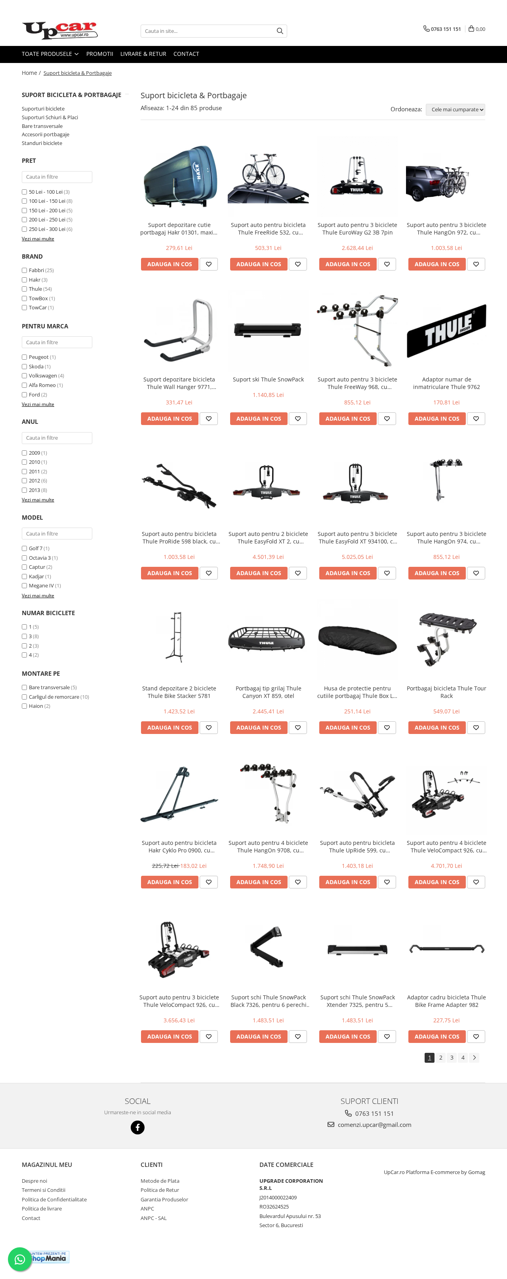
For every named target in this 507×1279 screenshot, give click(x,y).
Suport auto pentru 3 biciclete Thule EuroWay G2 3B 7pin (357, 228)
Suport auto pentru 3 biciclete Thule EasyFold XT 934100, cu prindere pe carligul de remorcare (357, 537)
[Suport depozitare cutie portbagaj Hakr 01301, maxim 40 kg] (179, 176)
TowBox (38, 298)
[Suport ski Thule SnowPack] (268, 331)
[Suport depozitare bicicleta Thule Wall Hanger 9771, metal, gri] (179, 331)
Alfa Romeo (42, 385)
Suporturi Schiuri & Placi (50, 117)
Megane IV (41, 585)
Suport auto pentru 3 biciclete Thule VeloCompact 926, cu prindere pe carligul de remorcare (179, 1000)
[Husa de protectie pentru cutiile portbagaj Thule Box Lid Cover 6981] (357, 639)
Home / (32, 72)
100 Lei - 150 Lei (47, 200)
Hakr (34, 279)
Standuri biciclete (42, 143)
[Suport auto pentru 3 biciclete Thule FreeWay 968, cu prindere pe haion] (357, 331)
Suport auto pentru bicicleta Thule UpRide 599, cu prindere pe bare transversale (358, 846)
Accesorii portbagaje (45, 134)
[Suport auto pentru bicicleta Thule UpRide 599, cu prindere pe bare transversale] (357, 794)
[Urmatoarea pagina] (474, 1058)
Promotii (99, 53)
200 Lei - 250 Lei (47, 219)
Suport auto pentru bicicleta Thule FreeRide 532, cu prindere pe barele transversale (268, 228)
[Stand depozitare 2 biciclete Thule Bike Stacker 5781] (179, 639)
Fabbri (36, 270)
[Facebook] (138, 1127)
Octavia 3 (40, 557)
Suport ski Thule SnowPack (268, 379)
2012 (34, 480)
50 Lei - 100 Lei (46, 191)
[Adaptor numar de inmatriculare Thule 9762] (446, 331)
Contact (186, 53)
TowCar (38, 307)
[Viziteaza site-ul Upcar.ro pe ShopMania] (47, 1257)
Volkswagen (43, 375)
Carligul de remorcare (54, 696)
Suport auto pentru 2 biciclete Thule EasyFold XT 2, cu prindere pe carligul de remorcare (268, 537)
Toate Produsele (48, 53)
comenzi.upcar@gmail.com (374, 1124)
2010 (34, 461)
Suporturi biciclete (43, 108)
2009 (34, 452)
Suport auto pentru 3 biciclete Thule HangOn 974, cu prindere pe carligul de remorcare (446, 537)
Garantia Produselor (164, 1199)
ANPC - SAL (154, 1218)
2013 (34, 490)
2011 (34, 471)
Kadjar (36, 576)
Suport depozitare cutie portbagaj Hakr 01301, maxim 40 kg (179, 228)
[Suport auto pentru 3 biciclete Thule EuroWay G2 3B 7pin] (357, 176)
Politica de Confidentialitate (54, 1199)
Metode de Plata (160, 1180)
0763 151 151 (374, 1113)
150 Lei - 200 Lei (47, 210)
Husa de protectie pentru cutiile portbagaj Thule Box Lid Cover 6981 (357, 692)
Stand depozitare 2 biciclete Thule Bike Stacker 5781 (179, 692)
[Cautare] (280, 31)
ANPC (147, 1208)
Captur (37, 566)
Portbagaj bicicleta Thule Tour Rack (446, 692)
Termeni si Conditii (43, 1189)
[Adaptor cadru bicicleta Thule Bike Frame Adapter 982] (446, 948)
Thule (35, 288)
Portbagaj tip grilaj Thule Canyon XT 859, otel (268, 692)
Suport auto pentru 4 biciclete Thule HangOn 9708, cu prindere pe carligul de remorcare (268, 846)
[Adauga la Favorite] (209, 264)
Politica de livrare (42, 1208)
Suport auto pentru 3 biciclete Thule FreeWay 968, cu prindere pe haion (357, 383)
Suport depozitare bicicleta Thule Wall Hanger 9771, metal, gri (179, 383)
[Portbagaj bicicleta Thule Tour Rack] (446, 639)
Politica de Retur (160, 1189)
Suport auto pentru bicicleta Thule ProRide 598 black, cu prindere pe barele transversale (179, 537)
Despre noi (34, 1180)
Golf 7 (35, 548)
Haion (36, 705)
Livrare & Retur (143, 53)
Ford (34, 394)
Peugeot (39, 356)
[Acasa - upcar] (61, 31)
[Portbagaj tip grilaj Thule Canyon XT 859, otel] (268, 639)
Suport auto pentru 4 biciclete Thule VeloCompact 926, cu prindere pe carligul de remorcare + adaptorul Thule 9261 (446, 846)
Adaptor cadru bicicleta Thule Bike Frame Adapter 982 (446, 1000)
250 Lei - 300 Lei (47, 229)
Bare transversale (42, 126)
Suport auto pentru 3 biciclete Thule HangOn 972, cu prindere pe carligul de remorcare (446, 228)
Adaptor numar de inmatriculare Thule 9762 (446, 383)
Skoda (36, 366)
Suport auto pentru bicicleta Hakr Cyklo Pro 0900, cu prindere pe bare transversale (179, 846)
